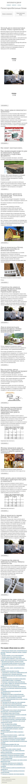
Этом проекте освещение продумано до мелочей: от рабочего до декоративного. (13, 715)
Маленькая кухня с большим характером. (12, 674)
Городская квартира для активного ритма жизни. (14, 678)
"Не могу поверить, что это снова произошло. (13, 655)
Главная (9, 5)
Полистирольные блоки (21, 13)
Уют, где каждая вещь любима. (9, 724)
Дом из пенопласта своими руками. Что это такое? (11, 516)
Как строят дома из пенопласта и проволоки (13, 111)
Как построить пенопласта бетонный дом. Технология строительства (11, 195)
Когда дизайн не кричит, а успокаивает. (11, 680)
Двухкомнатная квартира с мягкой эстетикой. (13, 661)
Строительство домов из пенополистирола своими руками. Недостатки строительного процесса (11, 289)
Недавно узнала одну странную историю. (12, 657)
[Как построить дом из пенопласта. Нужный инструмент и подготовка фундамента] (14, 396)
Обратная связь (4, 782)
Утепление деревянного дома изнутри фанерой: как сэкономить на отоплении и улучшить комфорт (13, 738)
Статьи (19, 5)
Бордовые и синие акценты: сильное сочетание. (14, 717)
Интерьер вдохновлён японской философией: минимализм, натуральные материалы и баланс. (13, 754)
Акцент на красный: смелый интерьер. (11, 725)
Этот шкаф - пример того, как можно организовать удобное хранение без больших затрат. (14, 684)
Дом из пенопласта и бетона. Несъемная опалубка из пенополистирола (12, 249)
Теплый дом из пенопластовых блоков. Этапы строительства (13, 28)
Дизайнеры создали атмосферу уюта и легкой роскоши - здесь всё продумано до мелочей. (13, 696)
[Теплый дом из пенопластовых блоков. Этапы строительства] (14, 77)
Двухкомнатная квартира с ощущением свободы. (14, 719)
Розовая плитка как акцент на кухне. (10, 671)
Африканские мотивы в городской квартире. (13, 694)
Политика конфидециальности (7, 780)
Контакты (3, 779)
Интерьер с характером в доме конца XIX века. (13, 682)
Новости (14, 5)
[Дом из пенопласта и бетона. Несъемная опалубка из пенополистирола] (14, 269)
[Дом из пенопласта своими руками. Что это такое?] (14, 546)
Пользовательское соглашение (10, 779)
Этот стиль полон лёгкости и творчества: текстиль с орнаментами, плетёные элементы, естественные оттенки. (14, 707)
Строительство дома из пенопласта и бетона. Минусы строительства (12, 562)
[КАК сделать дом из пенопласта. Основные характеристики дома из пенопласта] (14, 500)
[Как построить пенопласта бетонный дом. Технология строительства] (14, 233)
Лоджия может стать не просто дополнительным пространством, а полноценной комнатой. (13, 710)
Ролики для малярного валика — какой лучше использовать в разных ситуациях (12, 735)
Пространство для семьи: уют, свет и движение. (13, 702)
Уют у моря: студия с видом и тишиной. (11, 749)
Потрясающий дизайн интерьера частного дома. (13, 663)
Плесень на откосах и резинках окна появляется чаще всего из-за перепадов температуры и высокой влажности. (13, 688)
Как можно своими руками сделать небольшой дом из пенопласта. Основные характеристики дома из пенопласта (11, 410)
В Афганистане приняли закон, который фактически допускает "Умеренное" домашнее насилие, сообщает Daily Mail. (14, 652)
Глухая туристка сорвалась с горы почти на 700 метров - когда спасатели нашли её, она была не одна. (14, 659)
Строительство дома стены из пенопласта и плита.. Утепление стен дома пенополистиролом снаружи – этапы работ (13, 601)
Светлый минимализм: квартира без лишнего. (13, 727)
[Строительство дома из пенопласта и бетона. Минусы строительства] (14, 585)
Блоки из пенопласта (7, 14)
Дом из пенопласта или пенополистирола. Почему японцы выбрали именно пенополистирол (11, 329)
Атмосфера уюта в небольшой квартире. (12, 703)
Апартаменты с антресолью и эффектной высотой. (14, 672)
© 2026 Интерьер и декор (6, 777)
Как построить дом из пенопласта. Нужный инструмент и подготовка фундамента (14, 371)
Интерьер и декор (14, 2)
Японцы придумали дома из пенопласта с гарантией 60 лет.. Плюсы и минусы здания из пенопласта (13, 450)
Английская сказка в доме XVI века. (11, 713)
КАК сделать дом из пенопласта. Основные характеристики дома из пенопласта (13, 479)
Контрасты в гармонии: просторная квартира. (13, 774)
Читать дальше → (4, 105)
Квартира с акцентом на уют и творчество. (12, 763)
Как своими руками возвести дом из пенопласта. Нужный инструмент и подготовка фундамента (14, 153)
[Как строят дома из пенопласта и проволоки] (14, 134)
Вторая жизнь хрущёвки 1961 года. (10, 744)
